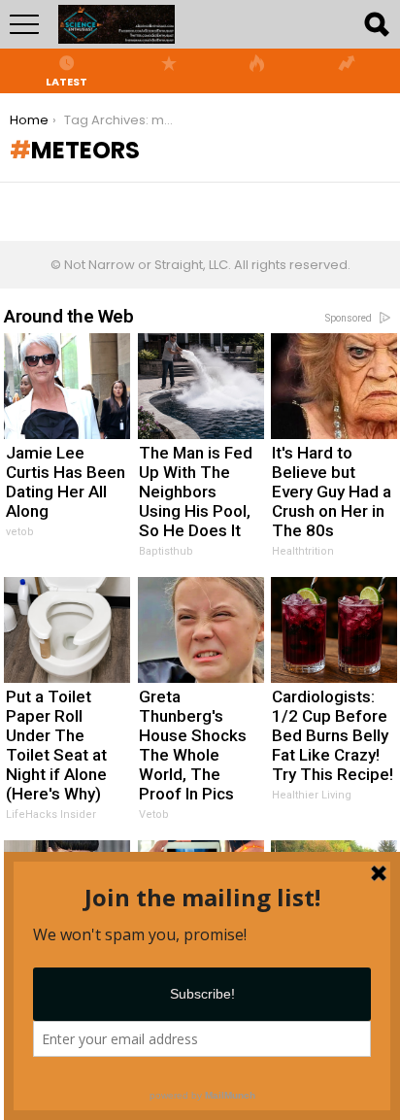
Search (375, 24)
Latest (66, 80)
